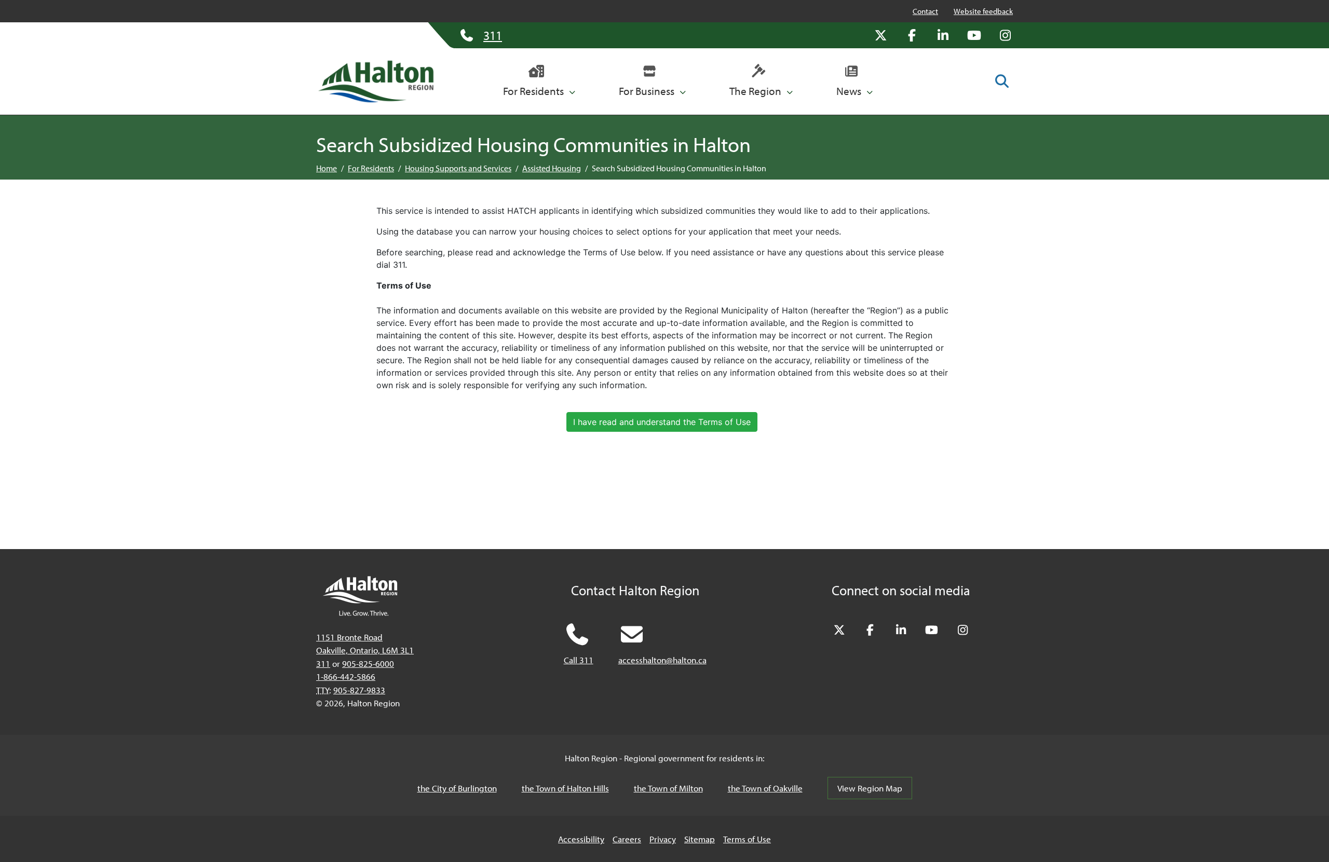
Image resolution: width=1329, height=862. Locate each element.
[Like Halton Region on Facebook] (911, 35)
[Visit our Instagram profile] (1005, 35)
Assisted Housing (551, 168)
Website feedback (983, 11)
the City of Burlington (457, 788)
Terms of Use (747, 838)
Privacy (662, 838)
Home (326, 168)
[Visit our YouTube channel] (974, 35)
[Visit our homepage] (376, 81)
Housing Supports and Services (458, 168)
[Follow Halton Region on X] (880, 35)
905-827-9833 (359, 690)
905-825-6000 (368, 663)
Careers (627, 838)
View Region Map (869, 788)
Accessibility (581, 838)
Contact (925, 11)
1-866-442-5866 (345, 676)
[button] (539, 81)
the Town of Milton (668, 788)
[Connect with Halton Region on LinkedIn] (943, 35)
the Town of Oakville (765, 788)
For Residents (371, 168)
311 (323, 663)
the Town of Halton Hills (565, 788)
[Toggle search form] (1002, 81)
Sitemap (699, 838)
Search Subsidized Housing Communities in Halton (679, 168)
